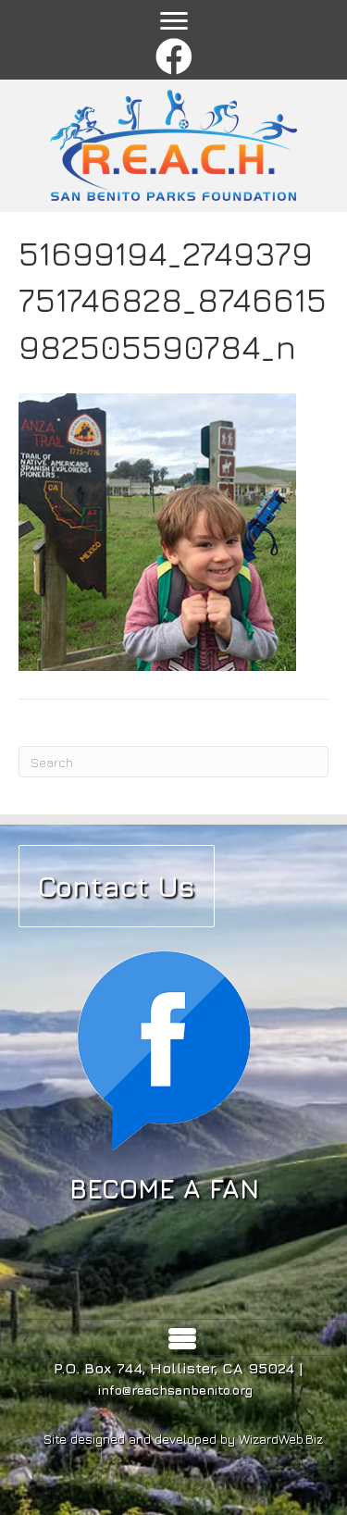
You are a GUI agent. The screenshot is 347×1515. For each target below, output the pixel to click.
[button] (173, 58)
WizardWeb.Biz (281, 1439)
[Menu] (174, 21)
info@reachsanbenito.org (175, 1389)
